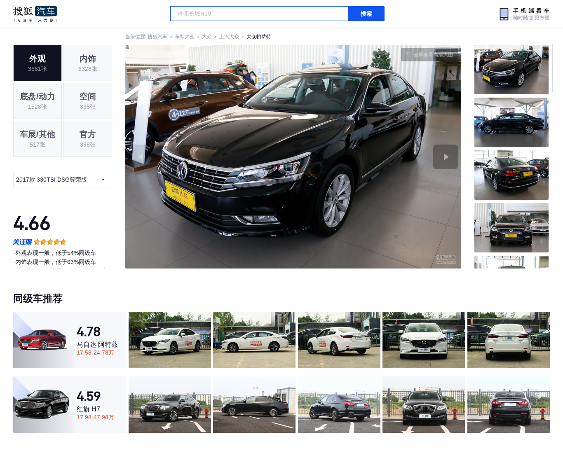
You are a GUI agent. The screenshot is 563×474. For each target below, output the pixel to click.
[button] (209, 157)
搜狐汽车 (35, 14)
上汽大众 (229, 37)
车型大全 (185, 37)
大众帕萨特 (258, 37)
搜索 (366, 13)
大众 (207, 37)
